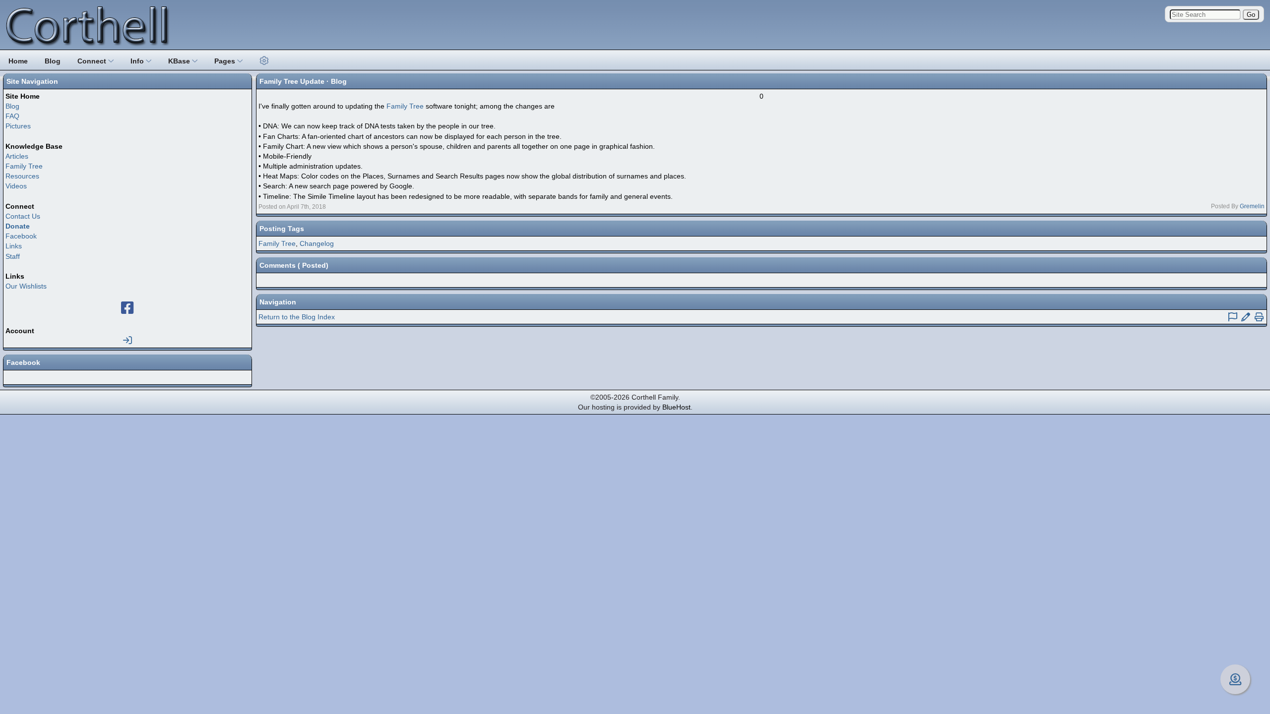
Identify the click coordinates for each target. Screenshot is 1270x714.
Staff (12, 256)
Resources (22, 176)
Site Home (22, 96)
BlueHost (676, 407)
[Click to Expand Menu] (263, 61)
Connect (92, 61)
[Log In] (127, 341)
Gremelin (1252, 206)
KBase (180, 61)
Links (13, 246)
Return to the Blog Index (296, 317)
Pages (225, 61)
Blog (53, 61)
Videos (16, 186)
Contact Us (22, 216)
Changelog (317, 243)
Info (138, 61)
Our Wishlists (26, 286)
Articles (16, 156)
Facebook (21, 236)
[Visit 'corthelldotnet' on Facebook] (127, 310)
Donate (17, 226)
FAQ (12, 116)
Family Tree (24, 166)
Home (18, 61)
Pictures (18, 126)
